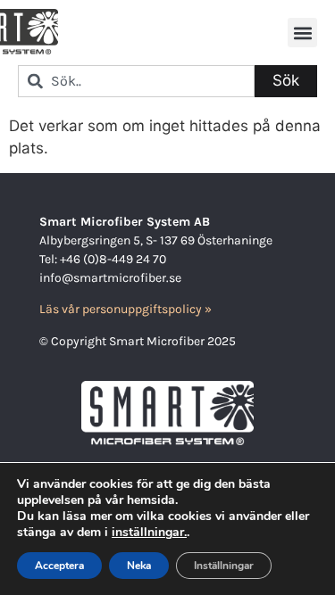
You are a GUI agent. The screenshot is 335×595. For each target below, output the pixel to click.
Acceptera (59, 565)
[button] (302, 32)
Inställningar (224, 565)
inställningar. (149, 533)
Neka (139, 565)
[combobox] (136, 81)
